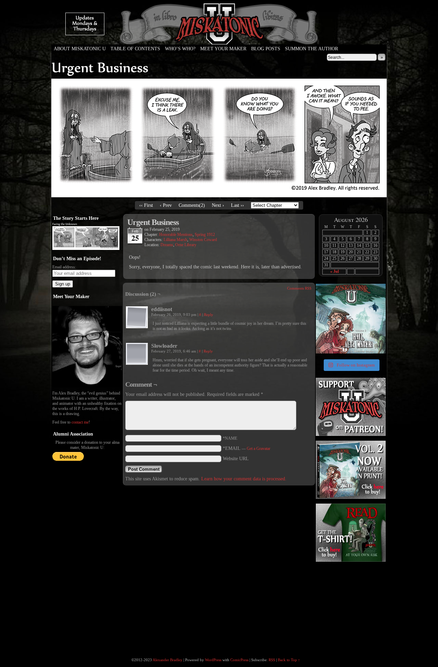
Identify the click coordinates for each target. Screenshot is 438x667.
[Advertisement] (350, 606)
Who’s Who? (180, 48)
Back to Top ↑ (289, 660)
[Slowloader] (137, 354)
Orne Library (185, 244)
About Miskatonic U (80, 48)
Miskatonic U (219, 37)
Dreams (166, 244)
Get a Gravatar (258, 448)
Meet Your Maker (223, 48)
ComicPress (239, 660)
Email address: (64, 267)
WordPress (213, 660)
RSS (272, 660)
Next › (218, 205)
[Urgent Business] (219, 195)
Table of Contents (135, 48)
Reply (208, 314)
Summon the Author (311, 48)
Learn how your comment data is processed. (243, 478)
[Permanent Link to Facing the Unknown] (85, 248)
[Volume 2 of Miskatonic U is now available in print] (351, 318)
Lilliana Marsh (175, 239)
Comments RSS (299, 288)
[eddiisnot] (137, 317)
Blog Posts (265, 48)
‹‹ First (146, 205)
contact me (80, 422)
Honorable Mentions (176, 234)
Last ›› (237, 205)
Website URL (236, 458)
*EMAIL (246, 448)
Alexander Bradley (167, 660)
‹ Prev (166, 205)
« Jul (334, 271)
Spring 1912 (205, 234)
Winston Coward (203, 239)
